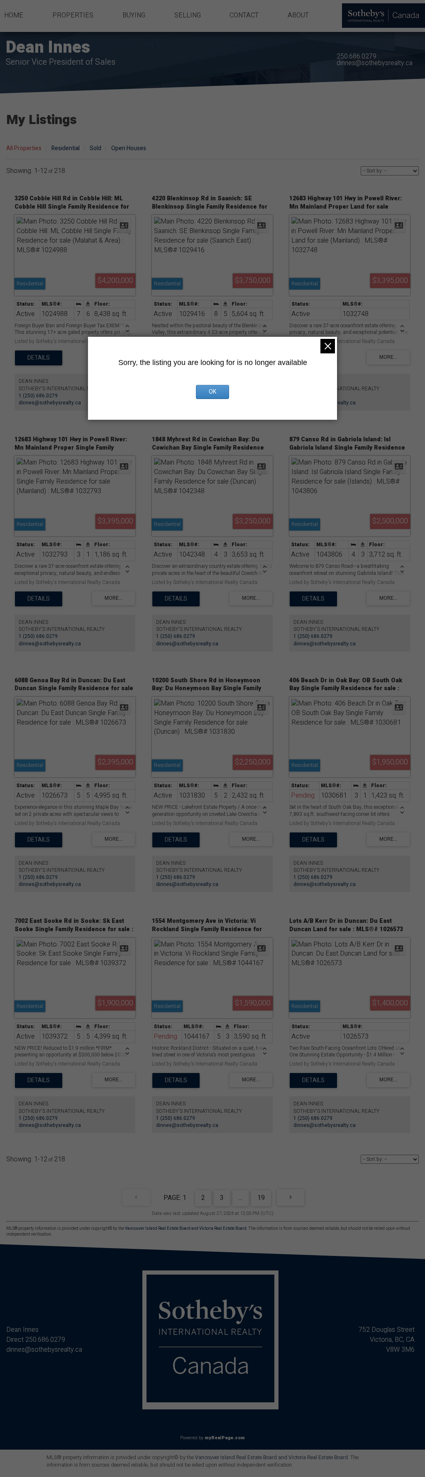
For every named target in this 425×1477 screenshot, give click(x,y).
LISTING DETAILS (38, 357)
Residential (65, 148)
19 (261, 1198)
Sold (95, 148)
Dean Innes (48, 47)
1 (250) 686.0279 (38, 395)
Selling (187, 15)
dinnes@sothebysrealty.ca (375, 63)
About (298, 15)
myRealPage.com (225, 1437)
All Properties (24, 148)
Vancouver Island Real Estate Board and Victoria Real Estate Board (186, 1228)
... (240, 1198)
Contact (244, 15)
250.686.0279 (356, 56)
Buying (133, 15)
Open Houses (128, 148)
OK (212, 391)
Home (13, 15)
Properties (72, 15)
